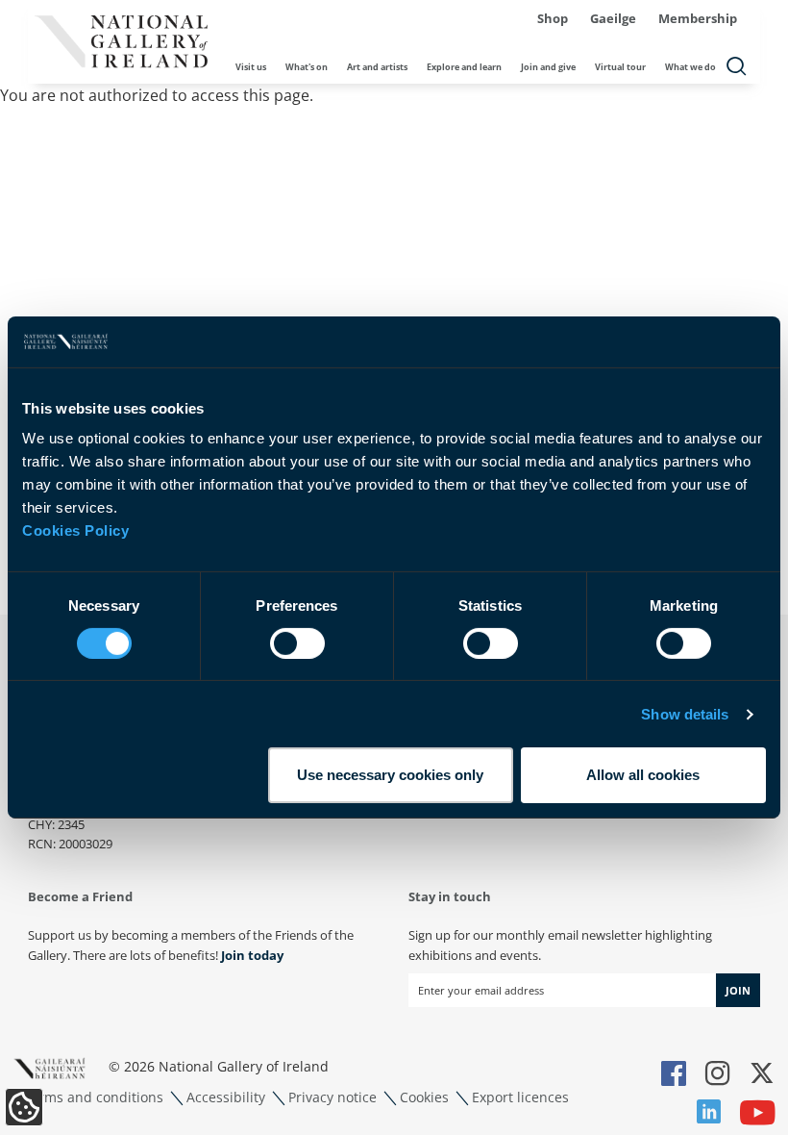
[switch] (297, 643)
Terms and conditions (93, 1097)
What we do (690, 67)
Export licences (520, 1097)
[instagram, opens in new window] (717, 1075)
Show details (684, 714)
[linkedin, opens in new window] (709, 1114)
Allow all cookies (643, 775)
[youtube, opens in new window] (757, 1114)
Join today (252, 955)
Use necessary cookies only (390, 775)
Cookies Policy (75, 530)
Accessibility (225, 1097)
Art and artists (377, 67)
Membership (697, 19)
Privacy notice (332, 1097)
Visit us (250, 67)
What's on (306, 67)
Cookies (424, 1097)
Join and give (548, 67)
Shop (552, 19)
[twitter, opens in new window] (762, 1075)
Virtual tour (620, 67)
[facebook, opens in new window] (673, 1075)
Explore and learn (464, 67)
